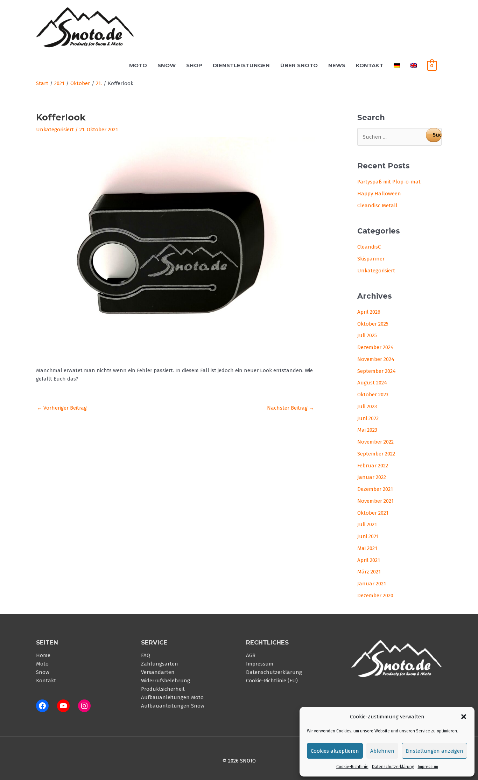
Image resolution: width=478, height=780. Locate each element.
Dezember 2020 (375, 595)
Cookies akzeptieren (335, 751)
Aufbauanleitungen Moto (172, 697)
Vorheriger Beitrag (62, 408)
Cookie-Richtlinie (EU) (272, 680)
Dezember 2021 (375, 489)
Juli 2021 (367, 524)
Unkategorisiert (55, 129)
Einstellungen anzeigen (434, 751)
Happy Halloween (379, 193)
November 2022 (375, 442)
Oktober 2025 (372, 324)
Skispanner (371, 259)
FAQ (145, 655)
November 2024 (375, 359)
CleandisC (369, 247)
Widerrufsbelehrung (165, 680)
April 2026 (368, 312)
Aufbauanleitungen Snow (172, 706)
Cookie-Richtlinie (352, 766)
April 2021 (368, 560)
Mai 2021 (367, 548)
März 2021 (369, 572)
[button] (463, 716)
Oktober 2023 (372, 394)
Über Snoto (299, 65)
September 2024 (376, 371)
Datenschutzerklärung (393, 766)
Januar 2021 (371, 583)
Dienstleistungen (241, 65)
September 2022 (376, 454)
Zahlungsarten (159, 664)
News (336, 65)
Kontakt (369, 65)
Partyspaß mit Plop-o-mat (389, 182)
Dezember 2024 (375, 347)
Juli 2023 (367, 406)
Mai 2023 (367, 430)
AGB (250, 655)
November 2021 (375, 501)
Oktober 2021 (372, 513)
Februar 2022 (372, 465)
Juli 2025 (367, 335)
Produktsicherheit (163, 689)
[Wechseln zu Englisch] (413, 65)
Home (43, 655)
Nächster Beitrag (290, 408)
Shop (194, 65)
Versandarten (158, 672)
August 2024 (372, 382)
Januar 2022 (371, 477)
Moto (138, 65)
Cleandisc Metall (377, 205)
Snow (166, 65)
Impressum (428, 766)
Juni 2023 (368, 418)
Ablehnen (382, 751)
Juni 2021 (368, 536)
